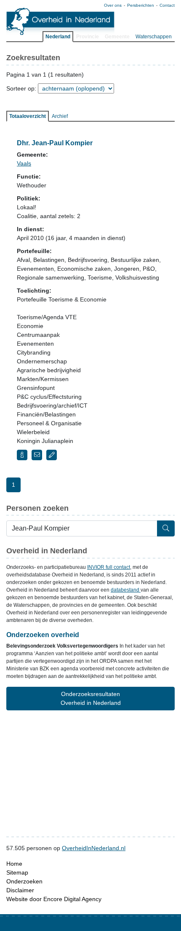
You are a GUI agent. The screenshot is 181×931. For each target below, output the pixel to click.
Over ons (113, 5)
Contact (167, 5)
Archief (60, 116)
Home (14, 863)
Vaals (24, 163)
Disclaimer (20, 890)
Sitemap (17, 872)
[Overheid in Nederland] (60, 21)
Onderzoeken (24, 881)
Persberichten (140, 5)
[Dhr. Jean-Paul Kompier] (22, 455)
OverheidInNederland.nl (93, 848)
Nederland (57, 37)
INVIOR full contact (108, 567)
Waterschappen (154, 37)
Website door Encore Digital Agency (53, 899)
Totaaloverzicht (27, 116)
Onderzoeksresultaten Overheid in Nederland (91, 698)
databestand (126, 590)
